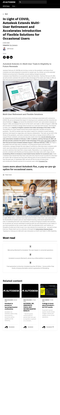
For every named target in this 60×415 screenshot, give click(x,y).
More (13, 6)
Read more (8, 175)
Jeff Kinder (10, 48)
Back (6, 14)
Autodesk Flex (43, 161)
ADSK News (6, 6)
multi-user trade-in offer (47, 140)
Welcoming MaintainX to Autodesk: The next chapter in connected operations (30, 250)
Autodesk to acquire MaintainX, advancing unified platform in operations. (30, 258)
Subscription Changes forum (44, 229)
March (16, 122)
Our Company (14, 45)
